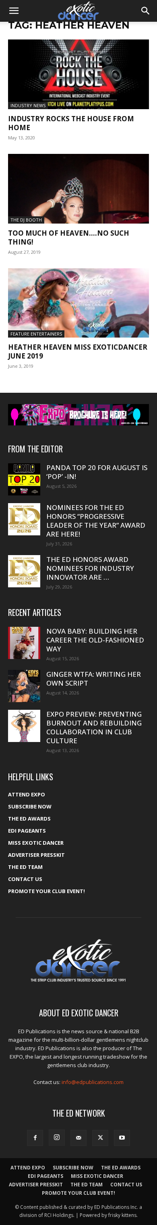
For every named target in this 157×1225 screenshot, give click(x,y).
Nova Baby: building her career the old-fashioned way (95, 639)
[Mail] (78, 1138)
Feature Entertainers (36, 334)
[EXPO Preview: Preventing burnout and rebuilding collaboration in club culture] (24, 726)
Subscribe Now (30, 806)
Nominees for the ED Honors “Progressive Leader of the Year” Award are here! (95, 521)
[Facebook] (35, 1138)
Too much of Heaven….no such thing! (68, 237)
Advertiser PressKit (36, 854)
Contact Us (25, 879)
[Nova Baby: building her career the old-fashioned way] (24, 643)
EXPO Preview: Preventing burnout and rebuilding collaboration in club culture (94, 727)
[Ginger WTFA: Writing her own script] (24, 686)
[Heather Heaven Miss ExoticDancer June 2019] (78, 303)
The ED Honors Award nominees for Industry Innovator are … (90, 568)
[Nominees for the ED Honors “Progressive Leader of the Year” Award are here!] (24, 519)
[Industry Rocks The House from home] (78, 74)
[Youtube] (122, 1138)
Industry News (27, 105)
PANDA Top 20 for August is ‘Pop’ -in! (96, 472)
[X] (100, 1138)
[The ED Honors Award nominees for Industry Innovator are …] (24, 571)
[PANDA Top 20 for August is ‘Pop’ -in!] (24, 479)
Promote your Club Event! (46, 891)
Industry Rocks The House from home (71, 123)
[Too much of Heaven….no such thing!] (78, 189)
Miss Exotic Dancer (36, 842)
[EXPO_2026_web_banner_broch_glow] (78, 414)
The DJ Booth (26, 220)
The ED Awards (29, 818)
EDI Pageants (27, 830)
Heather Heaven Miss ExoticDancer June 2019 (77, 351)
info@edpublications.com (93, 1082)
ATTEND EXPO (26, 794)
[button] (14, 11)
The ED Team (25, 867)
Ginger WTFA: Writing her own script (93, 679)
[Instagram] (57, 1138)
